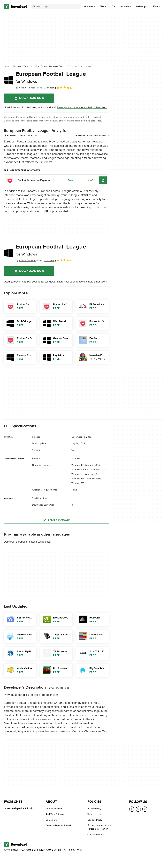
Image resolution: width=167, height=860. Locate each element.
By (26, 87)
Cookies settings (95, 834)
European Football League (51, 77)
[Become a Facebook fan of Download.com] (131, 809)
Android (125, 6)
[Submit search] (34, 6)
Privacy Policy (94, 808)
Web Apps (141, 6)
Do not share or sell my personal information (99, 827)
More (156, 6)
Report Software (59, 520)
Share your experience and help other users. (82, 107)
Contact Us (51, 820)
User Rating (50, 87)
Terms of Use (94, 814)
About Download (54, 808)
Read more (104, 135)
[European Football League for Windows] (8, 80)
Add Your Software (55, 814)
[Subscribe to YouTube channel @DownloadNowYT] (144, 809)
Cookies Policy (94, 820)
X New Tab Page (60, 687)
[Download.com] (15, 6)
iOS (113, 6)
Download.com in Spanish (59, 825)
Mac (102, 6)
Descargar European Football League (25, 541)
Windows (88, 6)
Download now (31, 98)
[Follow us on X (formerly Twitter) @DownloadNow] (138, 809)
